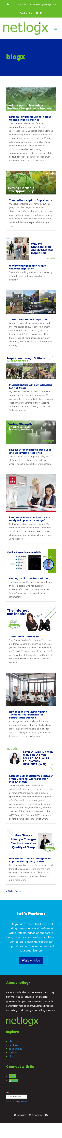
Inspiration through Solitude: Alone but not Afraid (30, 386)
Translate (23, 1102)
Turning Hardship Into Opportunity (30, 200)
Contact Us (26, 13)
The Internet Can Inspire (24, 636)
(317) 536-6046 (17, 4)
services (13, 1052)
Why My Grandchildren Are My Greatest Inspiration (27, 267)
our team (14, 1045)
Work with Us (31, 960)
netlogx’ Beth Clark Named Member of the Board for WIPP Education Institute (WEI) (31, 779)
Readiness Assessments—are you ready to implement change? (29, 519)
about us (13, 1041)
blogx (12, 1056)
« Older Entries (14, 891)
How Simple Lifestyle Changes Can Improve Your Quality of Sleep (30, 860)
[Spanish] (7, 1092)
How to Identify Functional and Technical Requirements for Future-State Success (28, 715)
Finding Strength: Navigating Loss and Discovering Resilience (30, 451)
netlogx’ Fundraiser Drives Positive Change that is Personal (30, 118)
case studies (15, 1048)
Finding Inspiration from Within (28, 578)
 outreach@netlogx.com (43, 4)
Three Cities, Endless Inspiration (28, 319)
